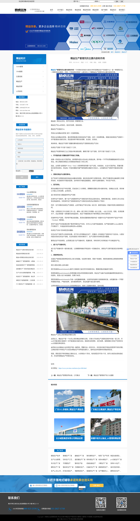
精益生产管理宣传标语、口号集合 (68, 375)
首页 (51, 10)
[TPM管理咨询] (21, 220)
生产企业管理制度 (57, 459)
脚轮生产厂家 (55, 467)
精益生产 (124, 52)
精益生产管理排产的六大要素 (104, 375)
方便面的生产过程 (81, 467)
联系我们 (122, 10)
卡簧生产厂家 (103, 463)
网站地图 (73, 519)
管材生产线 (78, 463)
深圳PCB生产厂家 (116, 463)
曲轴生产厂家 (79, 456)
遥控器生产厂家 (80, 459)
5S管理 (83, 517)
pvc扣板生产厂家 (116, 459)
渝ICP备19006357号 (63, 519)
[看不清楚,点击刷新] (31, 171)
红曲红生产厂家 (92, 467)
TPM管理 (30, 71)
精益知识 (113, 10)
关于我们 (60, 10)
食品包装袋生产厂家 (117, 456)
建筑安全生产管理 (116, 471)
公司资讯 (30, 91)
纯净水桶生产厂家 (104, 459)
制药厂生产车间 (103, 456)
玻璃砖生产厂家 (92, 471)
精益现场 (69, 10)
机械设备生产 (91, 463)
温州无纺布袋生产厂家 (118, 467)
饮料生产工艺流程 (69, 459)
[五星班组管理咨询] (21, 208)
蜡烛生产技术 (55, 456)
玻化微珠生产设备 (93, 456)
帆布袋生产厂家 (92, 459)
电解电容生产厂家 (81, 471)
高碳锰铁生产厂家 (104, 467)
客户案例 (104, 10)
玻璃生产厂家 (67, 456)
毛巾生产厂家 (55, 463)
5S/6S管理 (30, 66)
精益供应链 (87, 10)
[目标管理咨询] (21, 233)
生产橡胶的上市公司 (105, 471)
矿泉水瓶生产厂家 (69, 471)
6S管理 (78, 517)
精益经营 (95, 10)
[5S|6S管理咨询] (21, 195)
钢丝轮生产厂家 (68, 467)
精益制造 (78, 10)
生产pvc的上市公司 (57, 471)
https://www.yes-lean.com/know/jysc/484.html (72, 368)
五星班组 (30, 76)
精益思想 (30, 86)
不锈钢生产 (66, 463)
